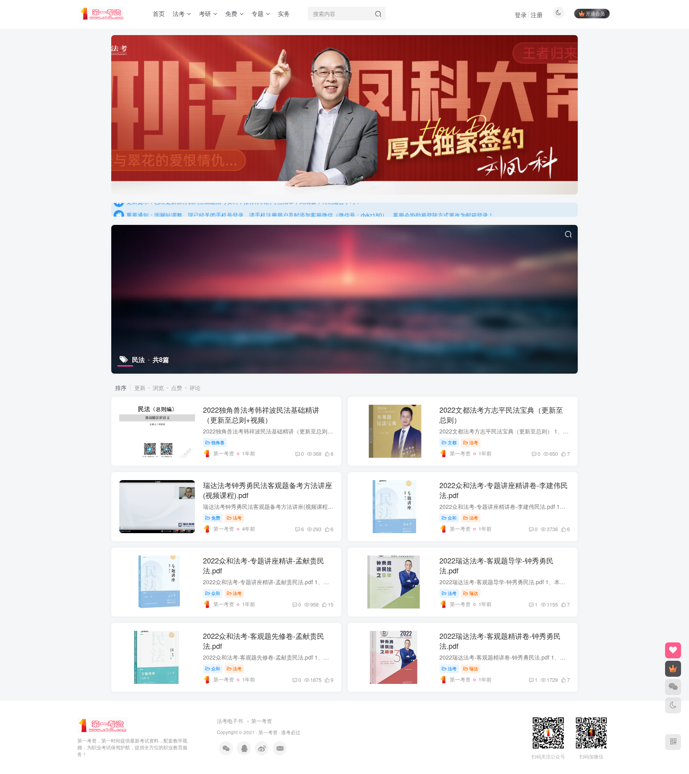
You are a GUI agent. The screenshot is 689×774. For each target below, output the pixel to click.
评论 (195, 388)
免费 (215, 517)
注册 (537, 14)
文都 (452, 442)
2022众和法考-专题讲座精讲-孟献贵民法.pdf (263, 565)
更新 (140, 388)
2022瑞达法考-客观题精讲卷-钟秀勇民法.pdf (500, 640)
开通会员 (595, 13)
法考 (473, 442)
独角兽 (217, 442)
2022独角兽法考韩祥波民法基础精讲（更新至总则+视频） (261, 414)
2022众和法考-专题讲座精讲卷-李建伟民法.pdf (503, 490)
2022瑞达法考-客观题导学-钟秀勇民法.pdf (496, 565)
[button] (111, 113)
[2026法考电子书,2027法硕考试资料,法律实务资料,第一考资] (102, 725)
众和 (452, 517)
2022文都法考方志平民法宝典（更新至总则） (501, 414)
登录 (521, 14)
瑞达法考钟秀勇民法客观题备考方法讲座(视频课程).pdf (267, 490)
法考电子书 (230, 721)
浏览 (158, 388)
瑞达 (473, 593)
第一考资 (261, 721)
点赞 (176, 388)
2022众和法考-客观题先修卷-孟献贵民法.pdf (263, 640)
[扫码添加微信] (673, 687)
